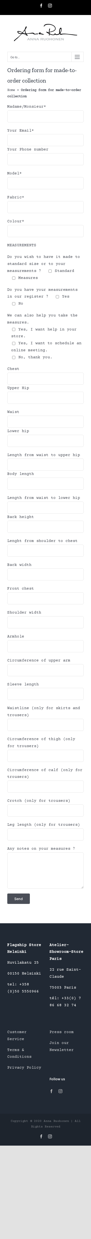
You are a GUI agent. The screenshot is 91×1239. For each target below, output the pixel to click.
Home (11, 90)
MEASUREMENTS (21, 245)
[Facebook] (51, 1091)
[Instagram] (60, 1091)
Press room (62, 1032)
